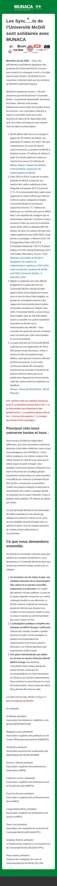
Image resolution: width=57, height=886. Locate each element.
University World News (30, 389)
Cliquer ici (41, 697)
